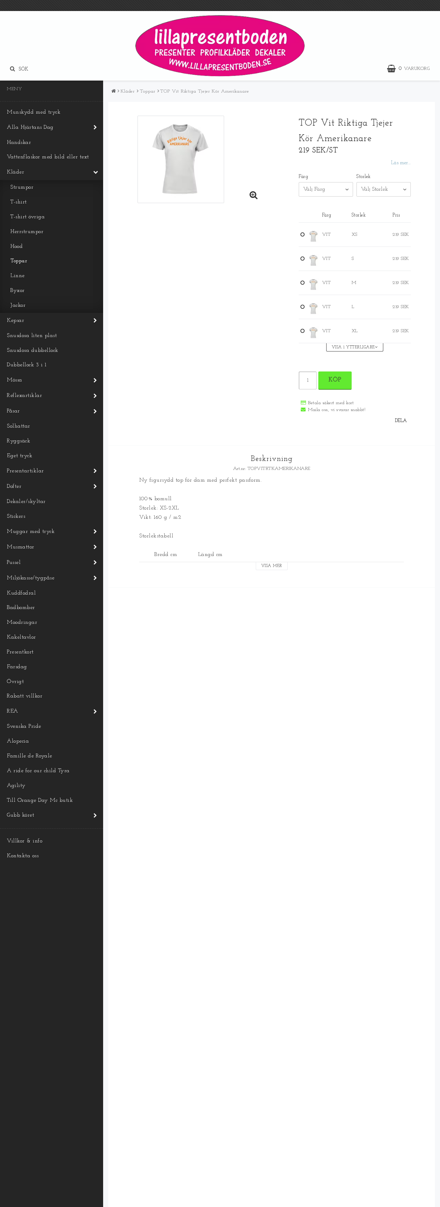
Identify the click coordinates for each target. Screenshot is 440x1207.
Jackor (17, 305)
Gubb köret (20, 815)
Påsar (13, 411)
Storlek (363, 176)
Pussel (14, 562)
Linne (17, 276)
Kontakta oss (22, 856)
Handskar (19, 142)
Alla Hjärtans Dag (30, 127)
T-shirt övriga (27, 217)
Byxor (17, 290)
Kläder (15, 172)
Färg (303, 176)
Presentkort (20, 652)
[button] (412, 69)
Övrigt (15, 681)
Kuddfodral (21, 593)
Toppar (18, 261)
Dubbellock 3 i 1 (26, 365)
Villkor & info (24, 841)
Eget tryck (19, 456)
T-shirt (18, 202)
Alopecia (18, 741)
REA (12, 711)
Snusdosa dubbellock (32, 350)
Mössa (14, 380)
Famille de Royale (29, 756)
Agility (16, 785)
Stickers (16, 516)
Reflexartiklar (24, 395)
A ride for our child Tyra (38, 771)
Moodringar (22, 622)
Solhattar (18, 426)
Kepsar (15, 320)
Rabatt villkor (24, 696)
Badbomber (21, 607)
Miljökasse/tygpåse (30, 578)
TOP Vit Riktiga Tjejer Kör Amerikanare (204, 91)
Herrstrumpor (26, 231)
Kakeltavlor (21, 637)
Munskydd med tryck (33, 112)
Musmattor (20, 547)
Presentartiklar (25, 471)
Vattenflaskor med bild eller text (48, 157)
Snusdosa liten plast (32, 335)
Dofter (14, 486)
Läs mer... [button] (401, 163)
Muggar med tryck (31, 531)
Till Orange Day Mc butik (40, 800)
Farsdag (17, 667)
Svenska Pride (24, 726)
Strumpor (21, 187)
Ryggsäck (18, 441)
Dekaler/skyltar (26, 501)
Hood (16, 246)
